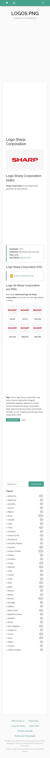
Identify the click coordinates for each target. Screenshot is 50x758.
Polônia (11, 606)
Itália (10, 582)
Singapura (12, 630)
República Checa (15, 614)
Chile (10, 523)
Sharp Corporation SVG (24, 275)
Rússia (10, 622)
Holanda (11, 567)
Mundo (11, 598)
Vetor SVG (34, 726)
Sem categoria (14, 626)
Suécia (10, 634)
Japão (24, 420)
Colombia (12, 531)
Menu (12, 3)
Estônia (11, 555)
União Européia (14, 650)
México (11, 594)
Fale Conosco (18, 721)
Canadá (11, 519)
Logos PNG (25, 13)
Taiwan (10, 642)
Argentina (12, 500)
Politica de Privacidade (25, 736)
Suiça (10, 638)
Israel (10, 579)
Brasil (10, 516)
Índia (10, 571)
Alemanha (12, 496)
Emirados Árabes (15, 543)
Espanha (11, 547)
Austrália (11, 504)
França (10, 563)
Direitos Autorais (25, 731)
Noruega (11, 602)
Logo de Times (18, 726)
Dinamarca (12, 539)
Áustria (11, 508)
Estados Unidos (14, 551)
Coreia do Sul (13, 535)
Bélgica (11, 512)
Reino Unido (13, 610)
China (10, 527)
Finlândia (12, 559)
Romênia (11, 618)
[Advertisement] (25, 52)
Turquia (11, 646)
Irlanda (11, 575)
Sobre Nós (33, 721)
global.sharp (25, 257)
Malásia (11, 590)
